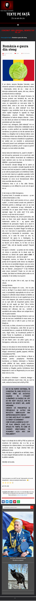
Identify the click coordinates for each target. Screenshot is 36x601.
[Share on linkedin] (10, 501)
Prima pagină (4, 37)
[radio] (3, 483)
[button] (18, 24)
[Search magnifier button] (31, 507)
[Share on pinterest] (14, 501)
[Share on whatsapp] (18, 501)
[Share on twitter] (7, 501)
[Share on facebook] (3, 501)
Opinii (9, 37)
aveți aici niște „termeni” (22, 495)
